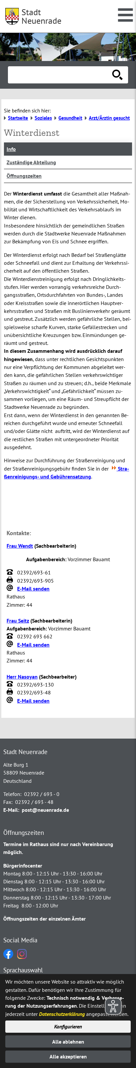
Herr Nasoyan (22, 676)
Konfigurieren (68, 1026)
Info (11, 149)
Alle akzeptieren (68, 1056)
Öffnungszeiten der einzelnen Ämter (44, 918)
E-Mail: (11, 810)
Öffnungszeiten (24, 175)
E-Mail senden (33, 588)
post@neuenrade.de (45, 810)
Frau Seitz (18, 620)
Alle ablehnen (68, 1041)
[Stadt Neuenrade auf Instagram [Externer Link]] (22, 957)
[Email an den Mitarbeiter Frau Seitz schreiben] (11, 645)
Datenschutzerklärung (62, 1014)
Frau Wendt (20, 545)
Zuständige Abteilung (31, 162)
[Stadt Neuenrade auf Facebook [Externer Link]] (8, 957)
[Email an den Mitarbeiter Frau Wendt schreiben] (11, 589)
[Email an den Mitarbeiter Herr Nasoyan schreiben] (11, 701)
